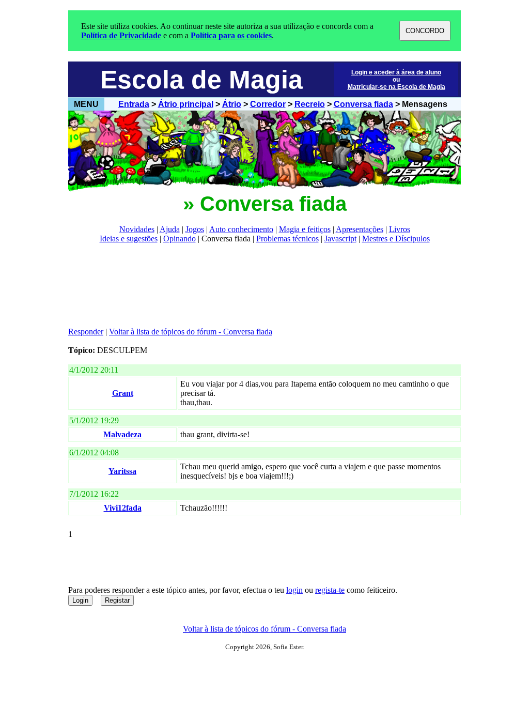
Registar (117, 600)
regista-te (330, 590)
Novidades (136, 229)
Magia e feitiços (305, 229)
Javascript (340, 238)
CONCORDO (425, 31)
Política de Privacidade (121, 35)
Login (80, 600)
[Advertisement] (256, 285)
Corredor (268, 104)
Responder (85, 331)
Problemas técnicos (287, 238)
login (294, 590)
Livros (399, 229)
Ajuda (170, 229)
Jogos (194, 229)
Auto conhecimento (241, 229)
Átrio (231, 104)
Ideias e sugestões (129, 238)
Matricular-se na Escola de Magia (396, 86)
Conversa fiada (363, 104)
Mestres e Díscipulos (396, 238)
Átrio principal (185, 104)
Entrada (133, 104)
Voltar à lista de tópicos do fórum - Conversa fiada (190, 331)
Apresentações (359, 229)
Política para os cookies (231, 35)
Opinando (179, 238)
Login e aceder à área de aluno (396, 72)
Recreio (309, 104)
